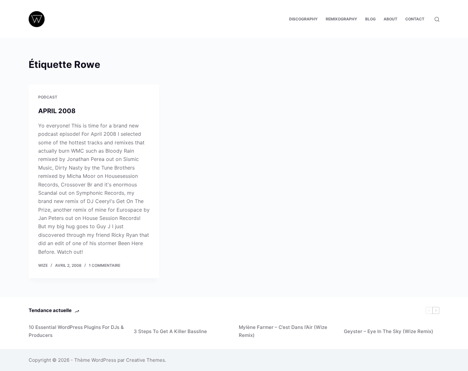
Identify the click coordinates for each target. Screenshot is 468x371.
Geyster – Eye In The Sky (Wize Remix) (388, 331)
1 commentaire (104, 265)
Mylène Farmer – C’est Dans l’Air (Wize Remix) (283, 331)
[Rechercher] (437, 19)
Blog (370, 19)
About (390, 19)
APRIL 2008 (56, 111)
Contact (414, 19)
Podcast (47, 97)
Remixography (341, 19)
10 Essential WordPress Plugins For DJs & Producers (76, 331)
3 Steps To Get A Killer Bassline (170, 331)
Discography (303, 19)
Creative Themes (145, 360)
